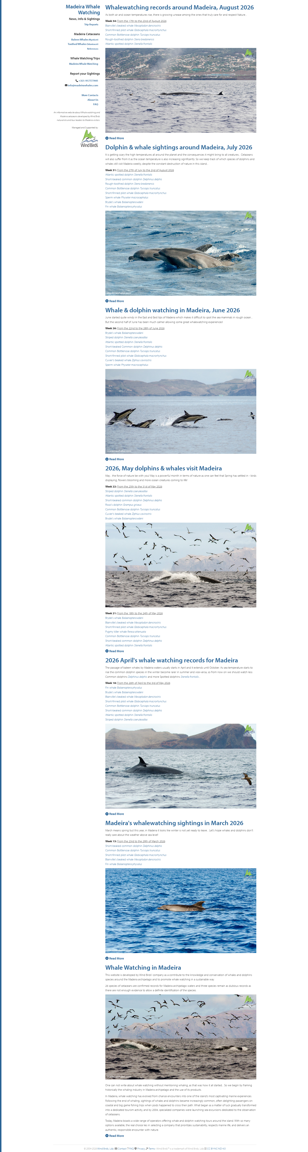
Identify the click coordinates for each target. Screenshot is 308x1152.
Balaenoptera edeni (132, 202)
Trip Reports (91, 24)
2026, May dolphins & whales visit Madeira (163, 468)
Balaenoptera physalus (129, 206)
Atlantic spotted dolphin (119, 43)
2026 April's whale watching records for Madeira (171, 660)
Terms (152, 1148)
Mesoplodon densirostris (147, 25)
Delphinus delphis (152, 179)
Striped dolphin (114, 337)
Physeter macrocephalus (134, 197)
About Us (93, 99)
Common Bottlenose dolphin (122, 34)
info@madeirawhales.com (83, 85)
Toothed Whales (83, 44)
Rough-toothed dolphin (119, 39)
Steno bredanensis (144, 39)
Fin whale (110, 206)
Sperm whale (112, 197)
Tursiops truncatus (150, 34)
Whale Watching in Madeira (143, 967)
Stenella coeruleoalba (135, 337)
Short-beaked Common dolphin (124, 346)
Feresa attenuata (136, 631)
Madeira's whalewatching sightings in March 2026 (174, 823)
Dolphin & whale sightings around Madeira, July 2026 (178, 147)
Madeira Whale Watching (83, 9)
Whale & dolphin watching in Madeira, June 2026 (172, 310)
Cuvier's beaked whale (118, 360)
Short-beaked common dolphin (123, 179)
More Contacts (90, 95)
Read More (116, 138)
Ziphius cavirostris (142, 360)
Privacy (141, 1148)
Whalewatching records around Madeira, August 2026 (179, 7)
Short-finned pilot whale (119, 30)
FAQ (95, 104)
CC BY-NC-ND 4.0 (216, 1148)
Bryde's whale (113, 202)
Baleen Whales (84, 39)
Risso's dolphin (113, 504)
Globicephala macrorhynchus (150, 30)
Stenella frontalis (143, 43)
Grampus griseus (132, 504)
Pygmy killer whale (116, 631)
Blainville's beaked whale (119, 25)
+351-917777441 (88, 80)
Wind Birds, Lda (105, 1148)
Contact (122, 1148)
